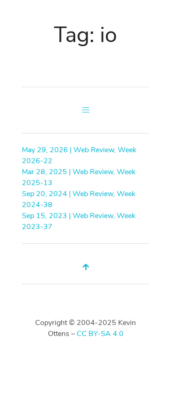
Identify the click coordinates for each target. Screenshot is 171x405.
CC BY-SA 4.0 (100, 334)
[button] (86, 110)
